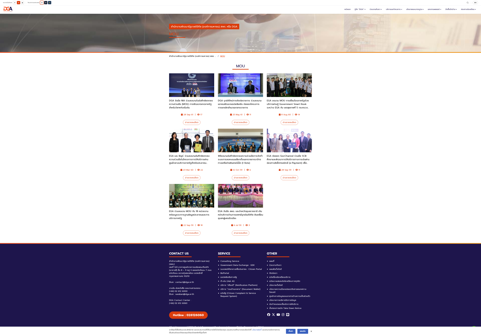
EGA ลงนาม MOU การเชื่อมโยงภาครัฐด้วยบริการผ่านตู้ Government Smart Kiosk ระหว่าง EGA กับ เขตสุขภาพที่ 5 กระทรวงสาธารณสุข (288, 106)
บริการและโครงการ (393, 9)
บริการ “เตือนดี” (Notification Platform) (238, 285)
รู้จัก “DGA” (359, 9)
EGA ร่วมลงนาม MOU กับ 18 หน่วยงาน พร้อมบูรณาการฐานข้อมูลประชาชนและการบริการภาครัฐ (189, 214)
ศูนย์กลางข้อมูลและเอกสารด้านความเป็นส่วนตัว (289, 296)
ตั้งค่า (290, 331)
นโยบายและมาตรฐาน (414, 9)
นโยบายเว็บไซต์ (276, 285)
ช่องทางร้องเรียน (467, 9)
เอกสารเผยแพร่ (434, 9)
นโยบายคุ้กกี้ (257, 329)
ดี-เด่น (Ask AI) (227, 281)
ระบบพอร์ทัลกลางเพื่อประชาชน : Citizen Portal (241, 269)
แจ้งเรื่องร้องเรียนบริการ (279, 277)
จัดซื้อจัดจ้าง (450, 9)
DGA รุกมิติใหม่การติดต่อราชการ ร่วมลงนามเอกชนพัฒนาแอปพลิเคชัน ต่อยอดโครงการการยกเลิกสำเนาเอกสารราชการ (240, 104)
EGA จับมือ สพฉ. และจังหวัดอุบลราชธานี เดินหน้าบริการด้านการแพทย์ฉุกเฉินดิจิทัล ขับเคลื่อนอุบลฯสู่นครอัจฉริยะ (240, 214)
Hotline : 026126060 (188, 315)
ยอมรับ (303, 331)
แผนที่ (271, 261)
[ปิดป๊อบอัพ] (311, 331)
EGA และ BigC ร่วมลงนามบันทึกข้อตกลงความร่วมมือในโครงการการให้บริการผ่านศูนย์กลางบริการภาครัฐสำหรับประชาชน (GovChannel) (189, 161)
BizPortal (224, 273)
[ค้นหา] (467, 3)
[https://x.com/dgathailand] (273, 314)
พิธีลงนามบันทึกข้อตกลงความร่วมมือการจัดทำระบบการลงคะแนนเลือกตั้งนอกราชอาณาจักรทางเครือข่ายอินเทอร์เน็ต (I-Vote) (240, 159)
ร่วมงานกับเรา (375, 9)
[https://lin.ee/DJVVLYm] (288, 314)
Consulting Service (229, 261)
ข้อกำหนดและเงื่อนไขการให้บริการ (283, 304)
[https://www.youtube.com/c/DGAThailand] (278, 314)
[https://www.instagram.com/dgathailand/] (283, 314)
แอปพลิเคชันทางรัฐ (228, 277)
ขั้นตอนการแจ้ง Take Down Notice (285, 308)
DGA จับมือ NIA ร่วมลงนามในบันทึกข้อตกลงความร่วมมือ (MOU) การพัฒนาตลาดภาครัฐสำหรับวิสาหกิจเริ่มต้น (191, 104)
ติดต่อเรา (273, 273)
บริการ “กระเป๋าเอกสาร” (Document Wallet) (240, 289)
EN (475, 2)
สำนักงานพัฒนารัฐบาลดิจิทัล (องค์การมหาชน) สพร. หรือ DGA (204, 26)
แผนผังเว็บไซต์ (275, 269)
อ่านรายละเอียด (191, 122)
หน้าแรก (347, 9)
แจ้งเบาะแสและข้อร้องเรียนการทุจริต (284, 281)
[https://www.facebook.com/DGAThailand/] (269, 314)
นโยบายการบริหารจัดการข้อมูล (282, 300)
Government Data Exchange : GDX (237, 265)
